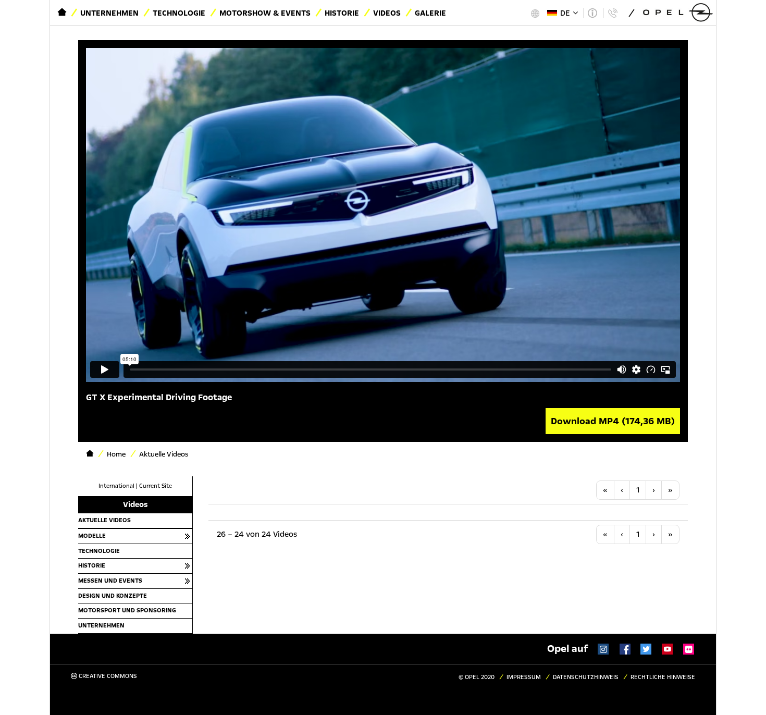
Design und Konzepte (112, 595)
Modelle (92, 536)
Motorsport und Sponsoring (127, 610)
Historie (342, 13)
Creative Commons (107, 676)
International (116, 486)
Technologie (179, 13)
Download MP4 (613, 421)
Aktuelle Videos (104, 520)
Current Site (155, 486)
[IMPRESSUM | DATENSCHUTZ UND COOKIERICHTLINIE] (592, 13)
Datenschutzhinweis (586, 677)
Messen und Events (110, 580)
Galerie (430, 13)
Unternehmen (109, 13)
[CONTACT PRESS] (612, 13)
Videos (387, 13)
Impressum (523, 677)
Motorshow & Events (265, 13)
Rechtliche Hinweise (663, 677)
